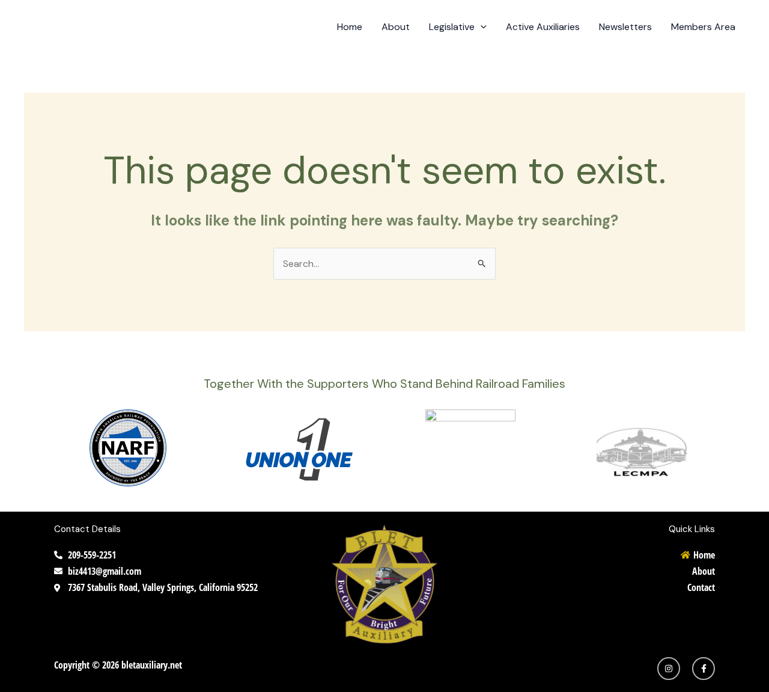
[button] (481, 27)
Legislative (452, 26)
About (395, 26)
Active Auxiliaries (543, 26)
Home (349, 26)
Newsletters (625, 26)
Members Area (703, 26)
